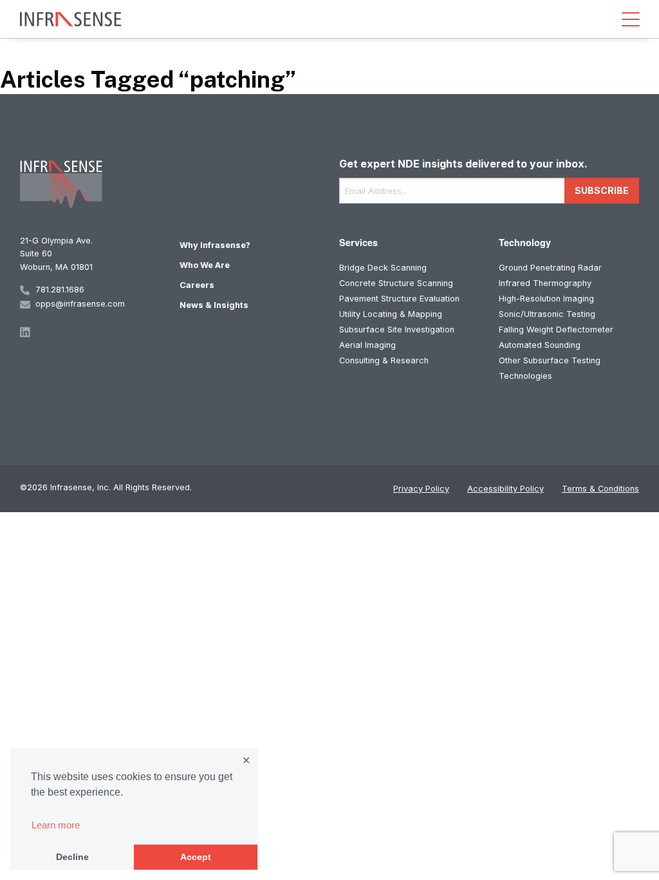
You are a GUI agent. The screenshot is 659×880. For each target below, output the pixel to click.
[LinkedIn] (90, 331)
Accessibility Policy (505, 488)
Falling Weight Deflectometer (556, 329)
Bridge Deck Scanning (383, 268)
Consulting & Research (384, 360)
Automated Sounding (539, 345)
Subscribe (602, 190)
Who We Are (205, 265)
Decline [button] (72, 857)
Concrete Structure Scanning (396, 283)
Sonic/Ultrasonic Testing (547, 314)
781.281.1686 (59, 289)
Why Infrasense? (215, 245)
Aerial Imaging (367, 345)
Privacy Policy (421, 488)
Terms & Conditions (600, 488)
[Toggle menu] (631, 19)
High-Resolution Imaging (546, 298)
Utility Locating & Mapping (390, 314)
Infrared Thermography (545, 283)
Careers (197, 285)
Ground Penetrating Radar (550, 268)
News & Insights (214, 305)
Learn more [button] (56, 824)
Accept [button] (195, 857)
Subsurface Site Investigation (396, 329)
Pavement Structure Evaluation (399, 298)
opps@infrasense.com (80, 304)
